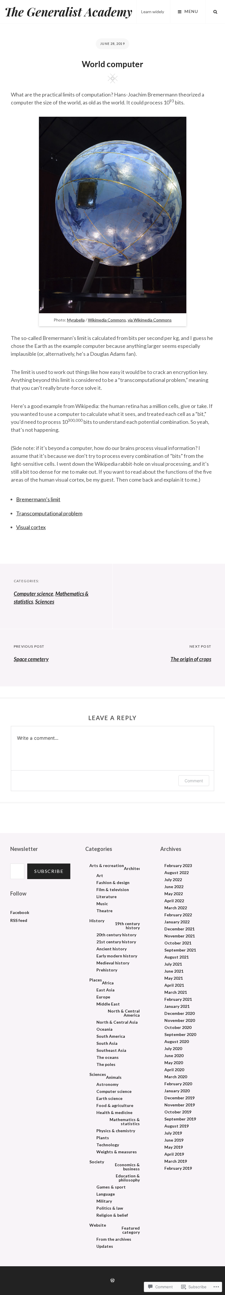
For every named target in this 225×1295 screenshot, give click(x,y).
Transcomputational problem (49, 513)
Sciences (44, 601)
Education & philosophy (128, 1178)
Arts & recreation (106, 866)
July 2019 (173, 1133)
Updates (104, 1246)
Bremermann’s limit (38, 499)
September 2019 (180, 1119)
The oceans (107, 1057)
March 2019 (175, 1161)
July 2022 (173, 880)
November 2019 (179, 1105)
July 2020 (173, 1049)
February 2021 (178, 999)
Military (104, 1201)
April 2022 (174, 901)
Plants (102, 1138)
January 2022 (177, 922)
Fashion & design (112, 883)
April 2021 (174, 985)
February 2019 (178, 1168)
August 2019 (176, 1126)
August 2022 (176, 873)
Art (99, 876)
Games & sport (111, 1187)
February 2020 (178, 1084)
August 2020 (176, 1042)
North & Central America (124, 1013)
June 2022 (173, 887)
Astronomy (107, 1084)
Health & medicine (114, 1113)
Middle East (108, 1004)
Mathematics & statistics (125, 1122)
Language (105, 1194)
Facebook (19, 912)
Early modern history (116, 956)
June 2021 (173, 971)
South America (110, 1036)
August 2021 (176, 957)
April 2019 (174, 1154)
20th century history (116, 935)
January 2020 (177, 1091)
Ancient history (111, 949)
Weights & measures (116, 1152)
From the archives (113, 1239)
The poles (105, 1064)
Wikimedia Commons (107, 319)
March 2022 (175, 908)
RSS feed (18, 920)
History (96, 921)
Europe (103, 997)
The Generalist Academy (68, 11)
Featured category (131, 1230)
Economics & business (127, 1167)
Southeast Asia (111, 1050)
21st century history (116, 942)
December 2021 (179, 929)
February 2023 (178, 866)
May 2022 (173, 894)
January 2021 (177, 1006)
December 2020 (179, 1013)
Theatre (104, 911)
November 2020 (179, 1020)
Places (95, 980)
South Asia (106, 1043)
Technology (107, 1145)
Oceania (104, 1029)
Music (102, 904)
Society (96, 1162)
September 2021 (180, 950)
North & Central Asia (117, 1022)
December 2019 (179, 1098)
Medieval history (112, 963)
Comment (194, 780)
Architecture (136, 868)
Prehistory (106, 970)
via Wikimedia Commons (150, 319)
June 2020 (173, 1056)
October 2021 (177, 943)
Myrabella (76, 319)
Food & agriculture (114, 1105)
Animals (114, 1077)
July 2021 (173, 964)
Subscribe (48, 871)
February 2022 (178, 915)
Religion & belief (112, 1215)
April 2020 (174, 1070)
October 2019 (177, 1112)
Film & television (112, 890)
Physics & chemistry (115, 1131)
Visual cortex (31, 527)
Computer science (33, 593)
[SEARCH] (215, 11)
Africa (108, 983)
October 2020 (177, 1027)
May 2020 (173, 1063)
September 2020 (180, 1034)
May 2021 (173, 978)
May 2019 (173, 1147)
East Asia (105, 990)
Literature (106, 897)
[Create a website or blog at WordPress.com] (112, 1280)
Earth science (109, 1098)
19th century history (127, 926)
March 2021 (175, 992)
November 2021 (179, 936)
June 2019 (173, 1140)
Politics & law (109, 1208)
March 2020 (175, 1077)
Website (97, 1225)
